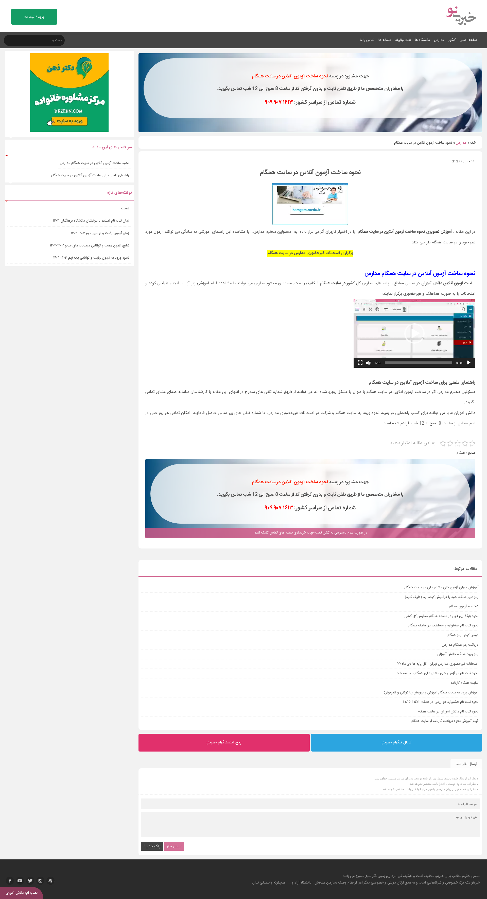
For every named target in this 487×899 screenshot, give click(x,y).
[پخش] (468, 362)
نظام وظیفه (403, 40)
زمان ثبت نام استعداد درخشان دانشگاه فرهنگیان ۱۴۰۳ (91, 221)
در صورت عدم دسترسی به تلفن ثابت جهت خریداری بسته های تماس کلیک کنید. (310, 533)
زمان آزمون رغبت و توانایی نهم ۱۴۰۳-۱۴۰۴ (100, 233)
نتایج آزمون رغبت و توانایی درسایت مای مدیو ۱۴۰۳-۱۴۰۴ (89, 246)
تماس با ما (367, 40)
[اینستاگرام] (40, 881)
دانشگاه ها (422, 40)
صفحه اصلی (468, 40)
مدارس (439, 40)
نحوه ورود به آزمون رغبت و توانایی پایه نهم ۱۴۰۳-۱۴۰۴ (91, 258)
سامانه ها (384, 40)
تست (125, 209)
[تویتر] (30, 881)
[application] (414, 333)
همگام (461, 453)
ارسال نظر (174, 846)
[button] (414, 333)
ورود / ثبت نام (34, 17)
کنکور (452, 40)
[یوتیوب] (20, 881)
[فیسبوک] (10, 881)
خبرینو (439, 876)
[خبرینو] (460, 28)
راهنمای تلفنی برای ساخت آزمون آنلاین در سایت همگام (90, 175)
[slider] (418, 362)
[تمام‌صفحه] (360, 362)
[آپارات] (50, 881)
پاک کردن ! (152, 846)
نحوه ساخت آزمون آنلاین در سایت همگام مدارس (94, 163)
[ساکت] (368, 362)
